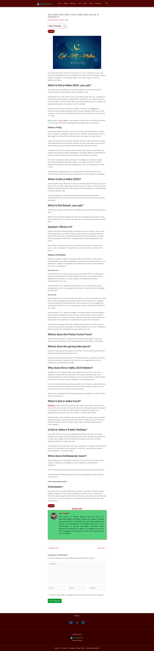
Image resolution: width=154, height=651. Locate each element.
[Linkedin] (83, 622)
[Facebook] (71, 622)
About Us (58, 648)
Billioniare (73, 3)
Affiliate (66, 3)
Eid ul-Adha (63, 120)
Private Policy (80, 648)
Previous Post (53, 548)
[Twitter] (77, 622)
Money (91, 3)
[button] (106, 3)
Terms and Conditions (92, 648)
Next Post (102, 548)
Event (79, 3)
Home (59, 3)
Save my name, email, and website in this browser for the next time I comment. (77, 595)
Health (85, 3)
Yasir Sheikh (64, 513)
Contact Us (65, 648)
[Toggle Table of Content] (64, 26)
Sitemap (72, 648)
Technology (98, 3)
